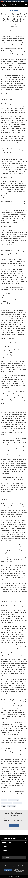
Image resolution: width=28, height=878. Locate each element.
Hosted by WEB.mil (14, 876)
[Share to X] (14, 31)
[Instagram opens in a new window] (14, 866)
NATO (4, 806)
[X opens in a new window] (5, 866)
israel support (18, 803)
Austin (4, 800)
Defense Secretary (14, 800)
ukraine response (6, 803)
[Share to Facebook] (10, 31)
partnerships (12, 806)
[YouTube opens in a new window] (22, 866)
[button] (26, 4)
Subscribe (14, 825)
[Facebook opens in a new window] (9, 866)
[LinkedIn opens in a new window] (18, 866)
